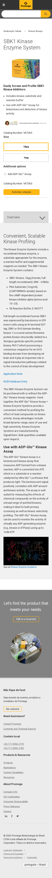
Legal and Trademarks (12, 850)
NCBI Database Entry (15, 381)
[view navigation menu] (4, 4)
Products (8, 762)
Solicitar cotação (21, 192)
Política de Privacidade (13, 854)
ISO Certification (11, 796)
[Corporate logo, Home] (25, 4)
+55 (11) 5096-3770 (13, 744)
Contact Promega (12, 724)
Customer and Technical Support (19, 728)
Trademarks (32, 857)
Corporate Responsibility (15, 801)
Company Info (10, 792)
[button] (46, 14)
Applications (9, 767)
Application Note (13, 373)
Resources (9, 777)
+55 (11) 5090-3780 (13, 748)
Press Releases (11, 806)
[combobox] (21, 14)
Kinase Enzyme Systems (24, 567)
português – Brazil (35, 864)
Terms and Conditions (12, 857)
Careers (7, 811)
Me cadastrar (12, 709)
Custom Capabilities (13, 772)
